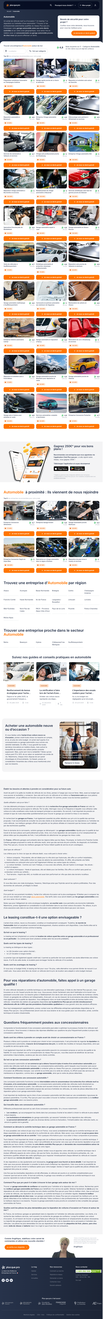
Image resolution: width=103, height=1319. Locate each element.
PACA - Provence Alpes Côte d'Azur (43, 610)
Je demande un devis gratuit (84, 33)
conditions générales (59, 478)
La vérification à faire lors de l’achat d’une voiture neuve (50, 693)
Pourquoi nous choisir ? (64, 5)
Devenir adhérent (55, 1285)
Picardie (71, 609)
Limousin (71, 600)
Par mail (78, 1280)
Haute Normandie (26, 600)
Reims (6, 642)
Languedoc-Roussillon (56, 601)
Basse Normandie (42, 591)
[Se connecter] (95, 5)
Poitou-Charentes (90, 609)
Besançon (23, 642)
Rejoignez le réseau (72, 763)
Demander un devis (56, 1278)
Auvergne (23, 591)
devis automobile (37, 897)
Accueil (9, 11)
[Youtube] (7, 1280)
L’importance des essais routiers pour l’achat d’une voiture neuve (84, 693)
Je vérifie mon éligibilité (16, 1247)
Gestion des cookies (73, 1315)
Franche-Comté (9, 600)
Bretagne (55, 591)
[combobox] (16, 51)
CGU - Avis (40, 1315)
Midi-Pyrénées (9, 609)
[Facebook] (3, 1280)
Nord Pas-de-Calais (25, 610)
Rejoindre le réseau (56, 1274)
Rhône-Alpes (8, 618)
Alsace (6, 591)
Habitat (33, 1271)
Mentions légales (29, 1315)
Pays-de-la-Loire (58, 609)
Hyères (38, 642)
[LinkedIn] (11, 1280)
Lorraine (87, 600)
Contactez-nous (55, 1282)
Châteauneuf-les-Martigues (58, 643)
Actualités (34, 1278)
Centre (70, 591)
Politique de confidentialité (55, 1315)
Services (34, 1274)
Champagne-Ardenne (89, 592)
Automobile (11, 685)
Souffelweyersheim (75, 642)
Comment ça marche (57, 1271)
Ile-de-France (41, 600)
